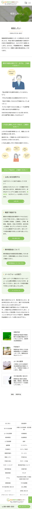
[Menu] (29, 3)
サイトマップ (24, 494)
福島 (12, 394)
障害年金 (18, 394)
